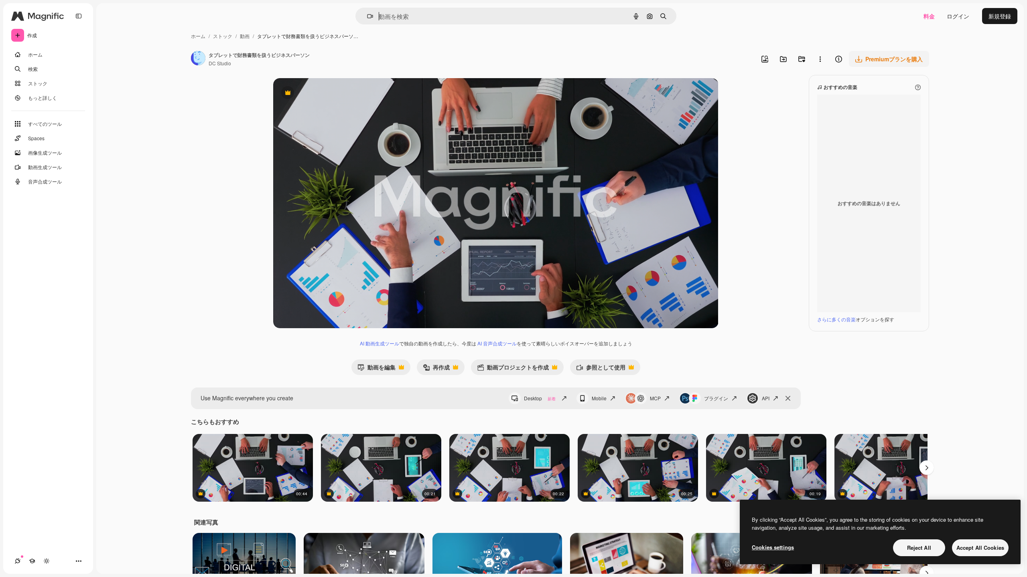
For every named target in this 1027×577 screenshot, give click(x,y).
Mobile (599, 398)
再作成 (436, 369)
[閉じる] (788, 398)
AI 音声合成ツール (497, 343)
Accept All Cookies (980, 547)
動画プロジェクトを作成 (513, 369)
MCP (655, 398)
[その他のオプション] (820, 59)
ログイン (958, 16)
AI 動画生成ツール (379, 343)
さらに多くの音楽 (836, 319)
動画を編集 (376, 369)
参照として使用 (600, 369)
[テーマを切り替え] (46, 561)
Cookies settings (773, 547)
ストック (222, 35)
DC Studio (220, 63)
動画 (245, 35)
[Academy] (32, 561)
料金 (929, 16)
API (765, 398)
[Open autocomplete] (367, 16)
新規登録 (999, 16)
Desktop (540, 398)
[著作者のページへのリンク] (198, 59)
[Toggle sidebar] (78, 16)
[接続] (17, 561)
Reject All (919, 547)
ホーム (198, 35)
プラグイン (716, 398)
